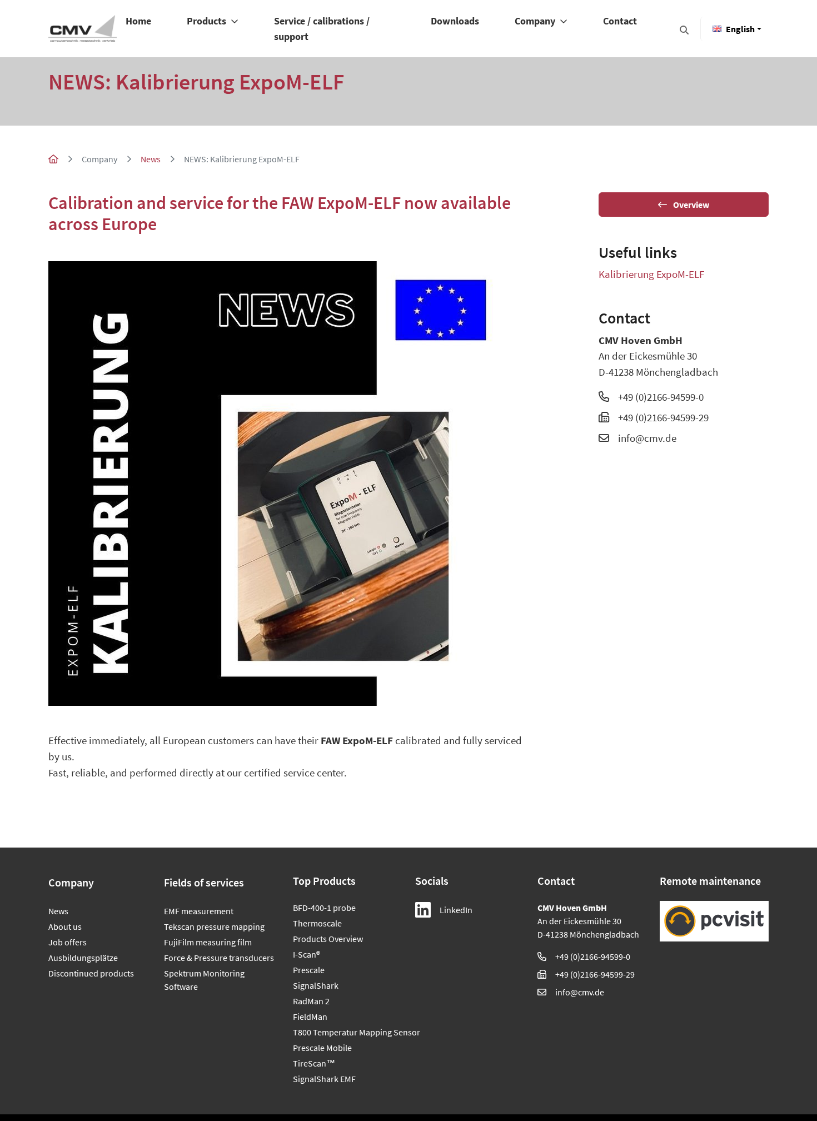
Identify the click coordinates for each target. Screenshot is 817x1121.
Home (138, 20)
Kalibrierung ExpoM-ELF (651, 274)
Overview (690, 204)
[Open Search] (684, 30)
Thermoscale (317, 923)
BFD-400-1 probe (324, 907)
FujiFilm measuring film (208, 942)
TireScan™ (314, 1063)
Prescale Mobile (322, 1047)
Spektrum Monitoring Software (204, 980)
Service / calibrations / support (322, 28)
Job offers (67, 942)
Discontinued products (91, 973)
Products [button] (207, 20)
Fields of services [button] (204, 882)
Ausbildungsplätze (83, 957)
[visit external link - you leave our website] (714, 921)
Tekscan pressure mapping (214, 926)
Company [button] (536, 20)
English (740, 28)
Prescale (309, 969)
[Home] (82, 28)
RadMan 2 (311, 1001)
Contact (620, 20)
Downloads (455, 20)
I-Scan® (306, 954)
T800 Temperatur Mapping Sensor (347, 1032)
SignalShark (315, 985)
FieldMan (310, 1016)
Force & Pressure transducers (219, 957)
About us (65, 926)
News (151, 159)
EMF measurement (198, 910)
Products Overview (328, 938)
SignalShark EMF (324, 1078)
